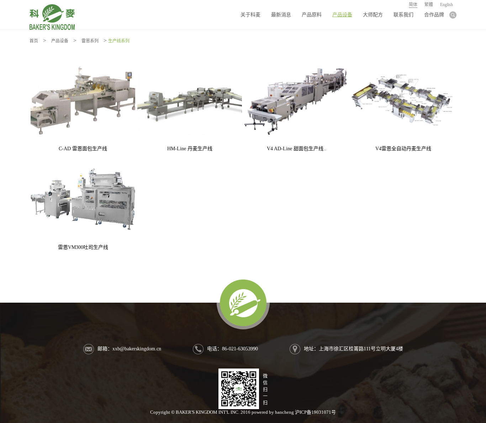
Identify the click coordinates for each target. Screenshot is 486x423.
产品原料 (312, 14)
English (446, 4)
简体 (413, 4)
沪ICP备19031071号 (315, 412)
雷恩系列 (90, 40)
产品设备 (342, 14)
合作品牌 (434, 14)
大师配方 (373, 14)
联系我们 (403, 14)
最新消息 (281, 14)
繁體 (428, 4)
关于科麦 (250, 14)
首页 (34, 40)
